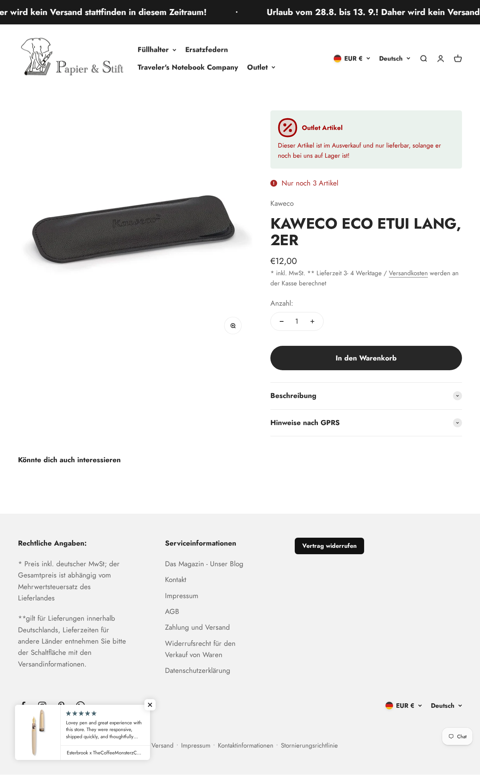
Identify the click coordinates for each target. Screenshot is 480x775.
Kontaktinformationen (245, 745)
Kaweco (282, 203)
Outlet (257, 67)
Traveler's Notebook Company (188, 67)
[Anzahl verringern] (281, 321)
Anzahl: (281, 303)
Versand (163, 745)
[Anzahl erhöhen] (312, 321)
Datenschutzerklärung (197, 670)
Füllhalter (153, 49)
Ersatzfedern (206, 49)
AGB (172, 611)
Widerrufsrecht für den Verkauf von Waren (200, 649)
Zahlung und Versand (197, 627)
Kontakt (175, 579)
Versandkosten (408, 272)
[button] (150, 704)
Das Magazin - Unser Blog (204, 564)
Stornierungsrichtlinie (309, 745)
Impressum (181, 596)
